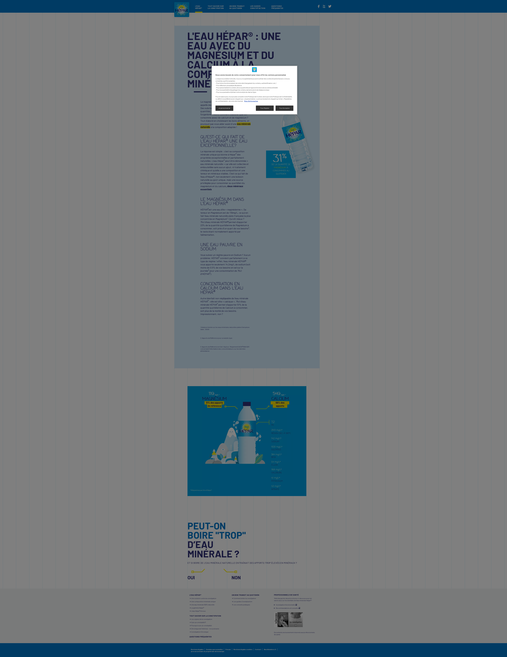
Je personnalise (224, 108)
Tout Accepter (284, 108)
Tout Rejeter (264, 108)
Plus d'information (251, 101)
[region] (254, 90)
